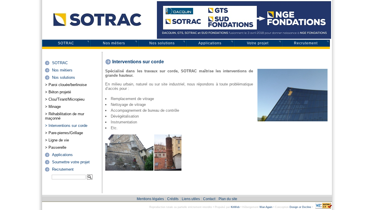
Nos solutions (162, 43)
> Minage (53, 106)
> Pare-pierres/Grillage (64, 133)
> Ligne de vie (57, 140)
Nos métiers (114, 43)
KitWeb (235, 207)
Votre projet (258, 43)
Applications (209, 43)
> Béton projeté (58, 92)
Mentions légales (150, 199)
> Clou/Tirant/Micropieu (64, 99)
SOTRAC (66, 43)
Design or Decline (300, 207)
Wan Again (265, 207)
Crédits (173, 199)
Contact (209, 199)
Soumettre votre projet (71, 162)
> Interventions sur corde (66, 125)
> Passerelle (55, 147)
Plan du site (228, 199)
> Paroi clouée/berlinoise (66, 85)
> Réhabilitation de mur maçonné (64, 116)
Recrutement (306, 43)
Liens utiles (191, 199)
